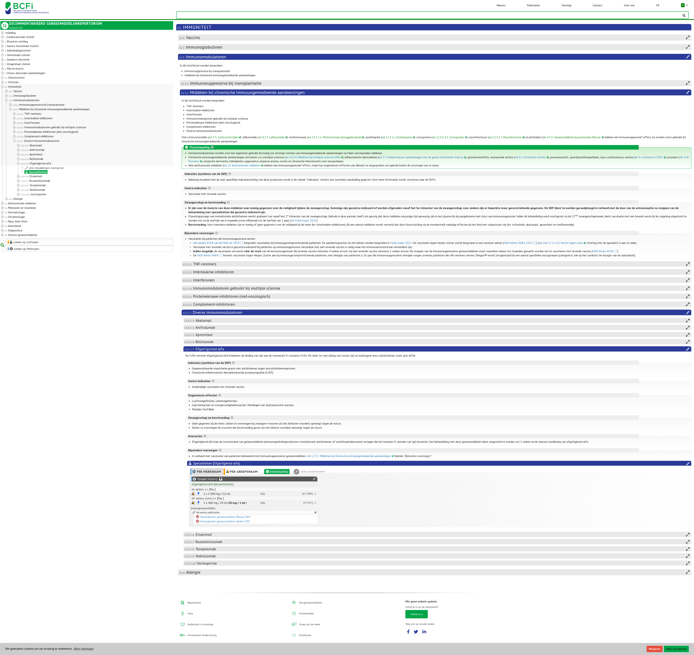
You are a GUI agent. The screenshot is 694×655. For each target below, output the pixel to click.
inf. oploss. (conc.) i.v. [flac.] (208, 498)
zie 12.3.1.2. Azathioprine (397, 137)
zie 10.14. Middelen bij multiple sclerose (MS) (312, 157)
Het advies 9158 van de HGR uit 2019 (216, 243)
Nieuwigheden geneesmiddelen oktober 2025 (225, 521)
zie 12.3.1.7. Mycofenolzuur (505, 137)
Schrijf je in (417, 614)
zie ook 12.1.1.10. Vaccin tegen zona (560, 243)
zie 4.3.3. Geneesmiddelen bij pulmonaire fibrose (572, 137)
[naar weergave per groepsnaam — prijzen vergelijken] (193, 494)
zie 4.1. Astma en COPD (648, 157)
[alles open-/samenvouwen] (314, 479)
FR (657, 5)
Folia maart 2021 (401, 243)
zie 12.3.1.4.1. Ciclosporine (448, 137)
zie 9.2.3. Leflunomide (271, 137)
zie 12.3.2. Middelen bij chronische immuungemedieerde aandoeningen (349, 456)
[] (212, 484)
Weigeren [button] (654, 648)
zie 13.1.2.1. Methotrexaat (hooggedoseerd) (334, 137)
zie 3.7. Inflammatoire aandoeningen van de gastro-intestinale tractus (421, 157)
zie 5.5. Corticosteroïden (223, 137)
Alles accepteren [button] (676, 648)
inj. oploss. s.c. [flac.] (204, 489)
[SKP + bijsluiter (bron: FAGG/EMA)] (198, 494)
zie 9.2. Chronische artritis (530, 157)
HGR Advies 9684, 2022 (518, 243)
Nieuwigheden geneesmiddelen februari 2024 (225, 517)
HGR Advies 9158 (602, 251)
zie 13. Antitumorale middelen (242, 165)
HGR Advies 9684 (207, 255)
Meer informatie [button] (84, 648)
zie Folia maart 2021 (303, 220)
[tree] (79, 134)
